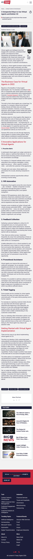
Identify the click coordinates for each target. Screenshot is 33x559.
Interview (23, 26)
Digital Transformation (8, 530)
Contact (3, 540)
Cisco (18, 525)
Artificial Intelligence (7, 519)
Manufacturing (20, 505)
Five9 (18, 522)
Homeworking (5, 522)
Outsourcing (20, 508)
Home (2, 8)
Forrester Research (12, 95)
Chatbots (4, 389)
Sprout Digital (5, 128)
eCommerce (20, 503)
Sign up (7, 480)
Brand (18, 542)
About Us (4, 537)
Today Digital (19, 555)
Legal (18, 545)
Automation (4, 527)
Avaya (18, 527)
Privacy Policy (5, 542)
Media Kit (19, 540)
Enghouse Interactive (22, 530)
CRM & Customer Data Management (8, 503)
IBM (29, 90)
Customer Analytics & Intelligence (7, 511)
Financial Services (21, 497)
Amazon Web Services (23, 519)
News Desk (19, 537)
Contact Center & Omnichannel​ (10, 26)
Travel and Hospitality (23, 500)
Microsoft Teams (6, 525)
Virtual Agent (13, 389)
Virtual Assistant (24, 389)
